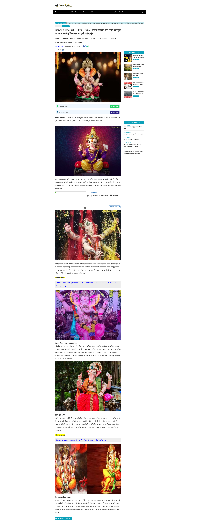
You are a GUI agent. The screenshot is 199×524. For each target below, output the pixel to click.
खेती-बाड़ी (82, 12)
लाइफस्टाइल (98, 12)
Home (60, 12)
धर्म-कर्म (65, 26)
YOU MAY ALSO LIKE (134, 122)
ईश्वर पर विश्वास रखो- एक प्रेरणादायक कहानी (133, 134)
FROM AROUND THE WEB (63, 518)
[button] (55, 12)
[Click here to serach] (142, 12)
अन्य (87, 12)
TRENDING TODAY (134, 52)
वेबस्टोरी (121, 12)
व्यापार (109, 12)
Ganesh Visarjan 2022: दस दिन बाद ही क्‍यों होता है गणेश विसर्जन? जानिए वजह (81, 440)
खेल (104, 12)
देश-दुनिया (115, 12)
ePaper (127, 12)
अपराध (65, 12)
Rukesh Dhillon (60, 46)
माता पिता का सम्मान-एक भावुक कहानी (131, 139)
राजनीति (71, 12)
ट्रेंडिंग (91, 12)
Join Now (115, 106)
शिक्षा (76, 12)
